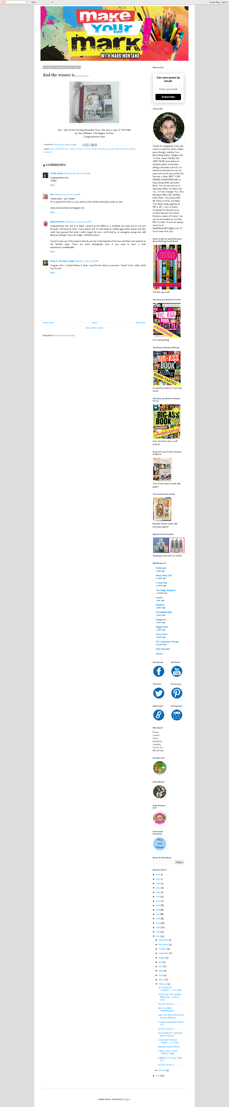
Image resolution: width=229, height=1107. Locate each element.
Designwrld (161, 619)
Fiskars (95, 149)
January (162, 1070)
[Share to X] (89, 144)
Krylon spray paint (106, 149)
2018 (158, 910)
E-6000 (87, 149)
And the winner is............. (169, 1064)
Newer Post (48, 322)
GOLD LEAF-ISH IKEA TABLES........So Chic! (168, 1041)
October (163, 949)
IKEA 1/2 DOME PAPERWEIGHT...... (167, 1009)
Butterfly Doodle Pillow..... (169, 1046)
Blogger (126, 1099)
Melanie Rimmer (57, 221)
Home (94, 322)
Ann (52, 194)
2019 (158, 905)
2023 (158, 887)
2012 (158, 936)
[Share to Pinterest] (95, 144)
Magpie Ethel (162, 627)
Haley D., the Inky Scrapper (62, 261)
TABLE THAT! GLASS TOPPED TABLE (167, 1052)
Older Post (140, 322)
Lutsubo (159, 597)
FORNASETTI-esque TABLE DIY (170, 1059)
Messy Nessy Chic (164, 575)
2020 (158, 901)
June (161, 966)
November (164, 944)
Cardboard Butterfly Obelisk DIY (171, 1023)
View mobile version (94, 328)
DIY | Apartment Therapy (167, 641)
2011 (158, 1075)
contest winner (75, 149)
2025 (158, 879)
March (162, 979)
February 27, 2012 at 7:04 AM (78, 221)
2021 (158, 896)
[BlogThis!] (86, 144)
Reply (52, 185)
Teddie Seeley (56, 173)
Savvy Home (161, 634)
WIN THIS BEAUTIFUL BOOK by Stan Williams (171, 1016)
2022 (158, 892)
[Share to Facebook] (92, 144)
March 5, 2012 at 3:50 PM (87, 261)
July (161, 962)
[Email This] (84, 144)
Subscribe (168, 96)
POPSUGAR (161, 568)
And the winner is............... (169, 1004)
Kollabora (160, 605)
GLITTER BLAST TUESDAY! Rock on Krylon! (170, 1034)
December (164, 940)
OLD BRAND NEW (164, 612)
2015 (158, 923)
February (163, 984)
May (161, 970)
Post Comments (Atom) (65, 335)
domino (159, 653)
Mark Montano (121, 149)
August (162, 957)
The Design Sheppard (165, 590)
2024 (158, 883)
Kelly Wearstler (163, 649)
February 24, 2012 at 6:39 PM (67, 194)
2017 (158, 914)
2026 (158, 874)
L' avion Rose (161, 582)
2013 (158, 931)
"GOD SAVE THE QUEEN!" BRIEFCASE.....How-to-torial (169, 997)
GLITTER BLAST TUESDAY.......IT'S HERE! (170, 989)
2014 (158, 927)
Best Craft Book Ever (59, 149)
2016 (158, 918)
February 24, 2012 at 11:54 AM (77, 173)
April (161, 975)
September (164, 953)
